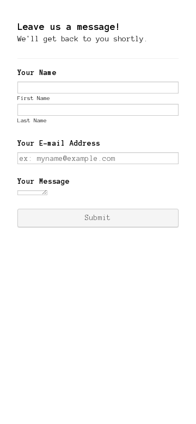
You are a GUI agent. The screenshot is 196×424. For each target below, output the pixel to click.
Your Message (43, 181)
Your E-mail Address (58, 143)
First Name (33, 98)
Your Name (37, 73)
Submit (98, 218)
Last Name (32, 120)
